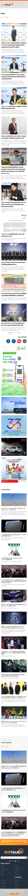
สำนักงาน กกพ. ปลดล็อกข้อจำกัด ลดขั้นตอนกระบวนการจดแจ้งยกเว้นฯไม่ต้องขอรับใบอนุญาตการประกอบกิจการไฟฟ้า (14, 45)
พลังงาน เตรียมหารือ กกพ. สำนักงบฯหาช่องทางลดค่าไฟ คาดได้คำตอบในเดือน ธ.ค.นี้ (13, 137)
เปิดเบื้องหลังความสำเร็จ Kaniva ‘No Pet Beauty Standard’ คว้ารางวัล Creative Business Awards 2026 (13, 653)
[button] (26, 4)
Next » (19, 333)
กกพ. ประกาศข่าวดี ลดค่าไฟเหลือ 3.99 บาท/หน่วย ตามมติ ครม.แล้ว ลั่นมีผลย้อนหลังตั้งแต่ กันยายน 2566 (13, 204)
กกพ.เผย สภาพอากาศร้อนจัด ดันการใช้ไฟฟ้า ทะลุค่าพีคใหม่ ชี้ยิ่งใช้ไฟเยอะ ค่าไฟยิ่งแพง (14, 294)
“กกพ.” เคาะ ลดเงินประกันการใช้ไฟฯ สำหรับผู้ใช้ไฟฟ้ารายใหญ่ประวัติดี (14, 107)
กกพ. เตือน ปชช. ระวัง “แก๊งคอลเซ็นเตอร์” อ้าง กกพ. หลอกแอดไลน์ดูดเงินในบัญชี (13, 324)
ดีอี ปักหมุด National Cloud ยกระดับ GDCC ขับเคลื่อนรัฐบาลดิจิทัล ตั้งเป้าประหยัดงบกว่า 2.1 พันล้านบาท (14, 697)
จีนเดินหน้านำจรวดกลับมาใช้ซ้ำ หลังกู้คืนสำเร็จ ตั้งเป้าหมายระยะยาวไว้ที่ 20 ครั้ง (13, 509)
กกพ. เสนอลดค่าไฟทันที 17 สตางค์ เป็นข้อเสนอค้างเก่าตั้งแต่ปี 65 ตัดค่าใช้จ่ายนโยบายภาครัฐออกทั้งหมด (13, 77)
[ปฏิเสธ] (26, 892)
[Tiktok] (25, 341)
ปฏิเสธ (16, 893)
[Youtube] (19, 341)
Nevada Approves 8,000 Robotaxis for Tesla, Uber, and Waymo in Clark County (13, 675)
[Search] (26, 857)
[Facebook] (10, 861)
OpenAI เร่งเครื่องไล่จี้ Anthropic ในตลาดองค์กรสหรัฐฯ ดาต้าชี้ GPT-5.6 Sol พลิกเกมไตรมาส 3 (13, 627)
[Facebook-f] (8, 341)
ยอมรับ (12, 893)
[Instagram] (14, 341)
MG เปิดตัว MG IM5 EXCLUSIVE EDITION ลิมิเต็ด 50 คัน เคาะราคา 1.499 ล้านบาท (13, 605)
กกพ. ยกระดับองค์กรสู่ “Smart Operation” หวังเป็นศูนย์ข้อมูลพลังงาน (13, 263)
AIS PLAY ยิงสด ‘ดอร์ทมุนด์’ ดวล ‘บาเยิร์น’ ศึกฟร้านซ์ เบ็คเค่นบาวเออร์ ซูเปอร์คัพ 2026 (13, 722)
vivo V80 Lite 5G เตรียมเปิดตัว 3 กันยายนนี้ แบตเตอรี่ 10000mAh (11, 558)
